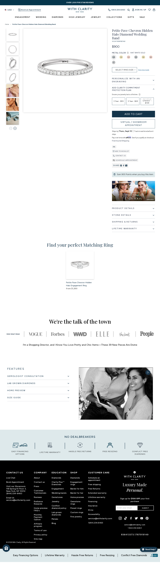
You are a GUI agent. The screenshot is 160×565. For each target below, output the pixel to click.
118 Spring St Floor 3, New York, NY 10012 (16, 490)
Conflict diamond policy (59, 507)
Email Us (10, 498)
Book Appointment (15, 482)
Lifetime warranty (96, 497)
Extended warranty (97, 493)
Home (7, 24)
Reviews (38, 497)
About (37, 478)
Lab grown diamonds (57, 513)
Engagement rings (76, 483)
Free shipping (94, 484)
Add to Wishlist (122, 151)
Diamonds (56, 478)
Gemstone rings (75, 502)
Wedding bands (59, 493)
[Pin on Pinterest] (121, 166)
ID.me (90, 510)
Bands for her (76, 493)
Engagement (58, 489)
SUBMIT (145, 508)
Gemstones (57, 497)
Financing (92, 501)
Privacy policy (40, 534)
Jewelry (55, 501)
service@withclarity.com (18, 500)
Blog (54, 523)
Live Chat (10, 478)
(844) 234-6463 (14, 493)
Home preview (77, 497)
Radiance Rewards (38, 502)
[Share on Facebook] (124, 166)
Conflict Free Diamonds (134, 555)
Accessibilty (94, 514)
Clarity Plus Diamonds (58, 483)
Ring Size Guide (143, 70)
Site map (38, 539)
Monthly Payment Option (38, 517)
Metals (55, 519)
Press (36, 486)
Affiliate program (38, 525)
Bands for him (77, 489)
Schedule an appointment (94, 479)
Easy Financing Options (25, 555)
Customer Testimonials (40, 491)
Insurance (93, 506)
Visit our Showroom (15, 486)
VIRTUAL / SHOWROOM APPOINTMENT (133, 124)
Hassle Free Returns (82, 555)
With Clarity (16, 542)
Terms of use (40, 530)
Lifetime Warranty (54, 555)
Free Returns (94, 489)
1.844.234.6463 (95, 523)
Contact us (121, 155)
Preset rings (76, 508)
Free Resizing (107, 555)
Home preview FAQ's (40, 509)
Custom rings (76, 512)
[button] (15, 128)
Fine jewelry (76, 516)
